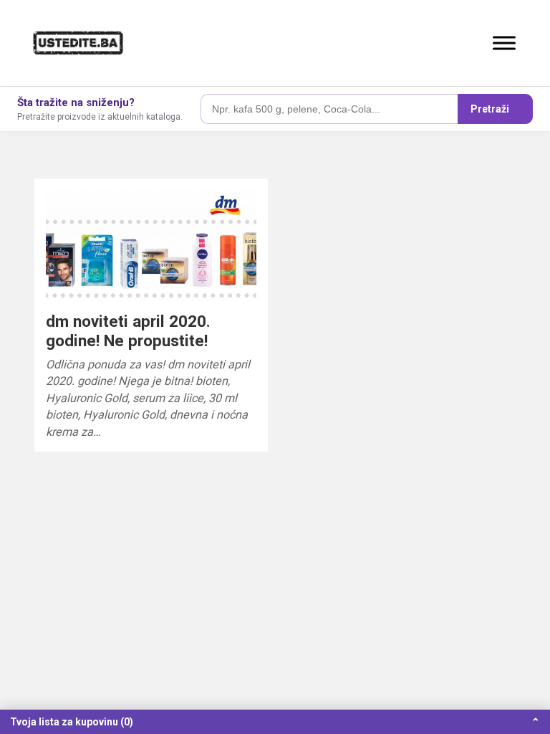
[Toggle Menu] (504, 42)
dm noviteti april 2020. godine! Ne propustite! (128, 331)
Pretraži (490, 109)
